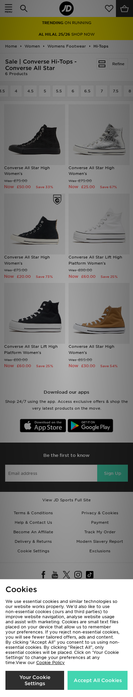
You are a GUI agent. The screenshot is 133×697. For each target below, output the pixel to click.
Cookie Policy (50, 662)
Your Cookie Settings (34, 680)
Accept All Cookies (98, 680)
